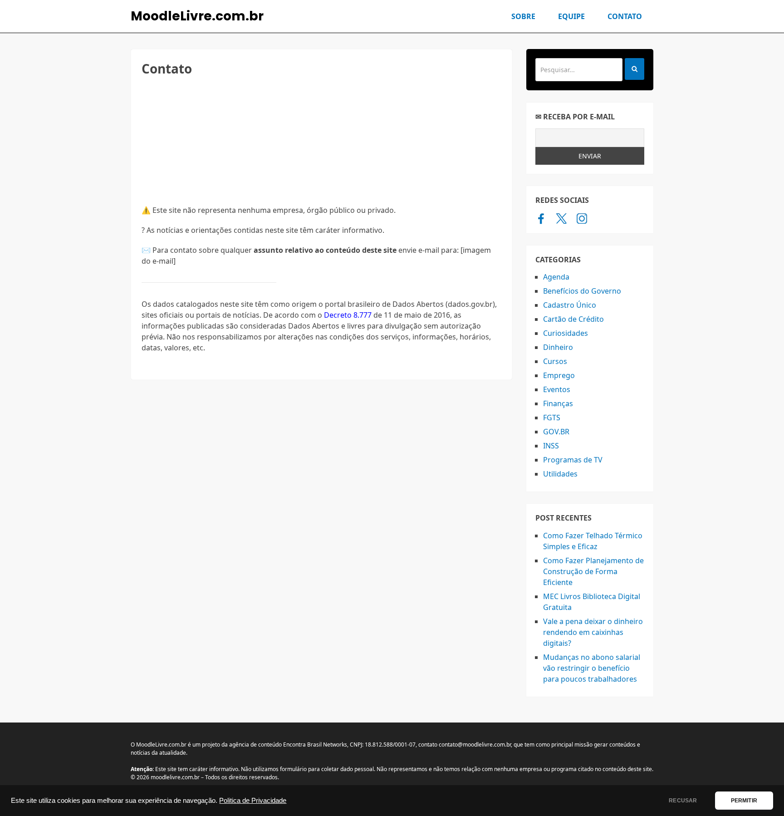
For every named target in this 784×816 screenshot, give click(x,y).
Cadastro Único (569, 305)
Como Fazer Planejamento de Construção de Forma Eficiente (593, 571)
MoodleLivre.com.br (197, 16)
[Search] (634, 69)
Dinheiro (558, 347)
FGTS (551, 418)
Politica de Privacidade (252, 800)
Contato (625, 16)
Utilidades (560, 474)
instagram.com (582, 218)
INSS (551, 446)
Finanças (558, 403)
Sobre (523, 16)
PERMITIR (744, 800)
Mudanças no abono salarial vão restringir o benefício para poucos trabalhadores (591, 668)
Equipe (571, 16)
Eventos (556, 389)
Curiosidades (565, 333)
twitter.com (561, 218)
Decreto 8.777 (348, 315)
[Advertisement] (321, 141)
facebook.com (541, 218)
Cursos (555, 361)
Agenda (556, 277)
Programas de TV (573, 460)
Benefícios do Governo (582, 291)
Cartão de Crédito (573, 319)
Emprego (559, 375)
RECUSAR (683, 800)
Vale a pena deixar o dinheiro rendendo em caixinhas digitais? (593, 632)
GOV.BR (556, 432)
